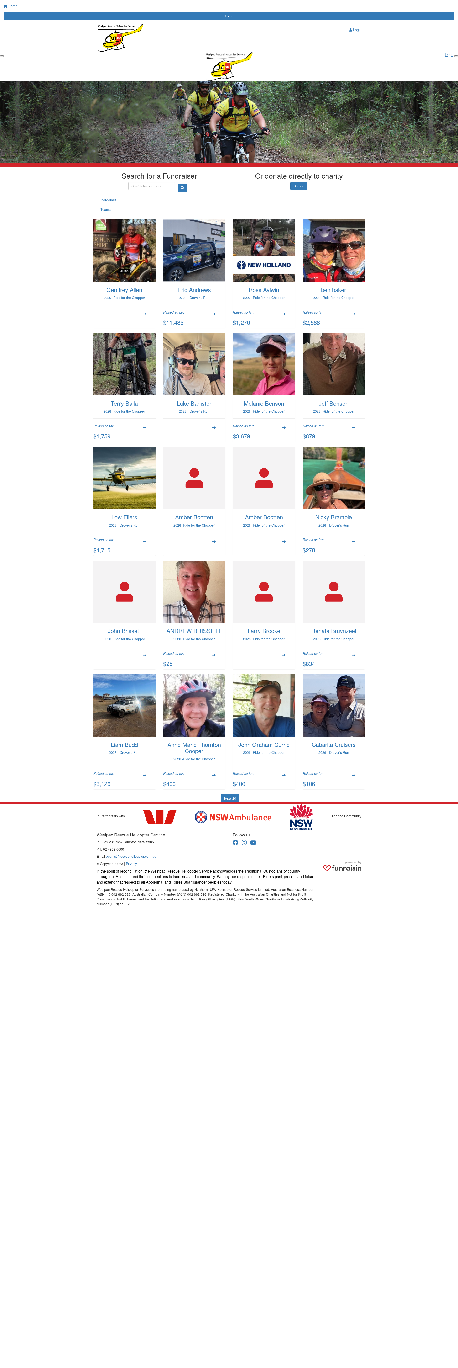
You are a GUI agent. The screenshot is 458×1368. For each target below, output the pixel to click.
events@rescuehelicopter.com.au (131, 856)
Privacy (131, 863)
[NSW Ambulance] (233, 817)
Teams (105, 209)
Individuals (108, 199)
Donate (298, 186)
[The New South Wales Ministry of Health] (301, 817)
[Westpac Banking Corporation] (160, 817)
